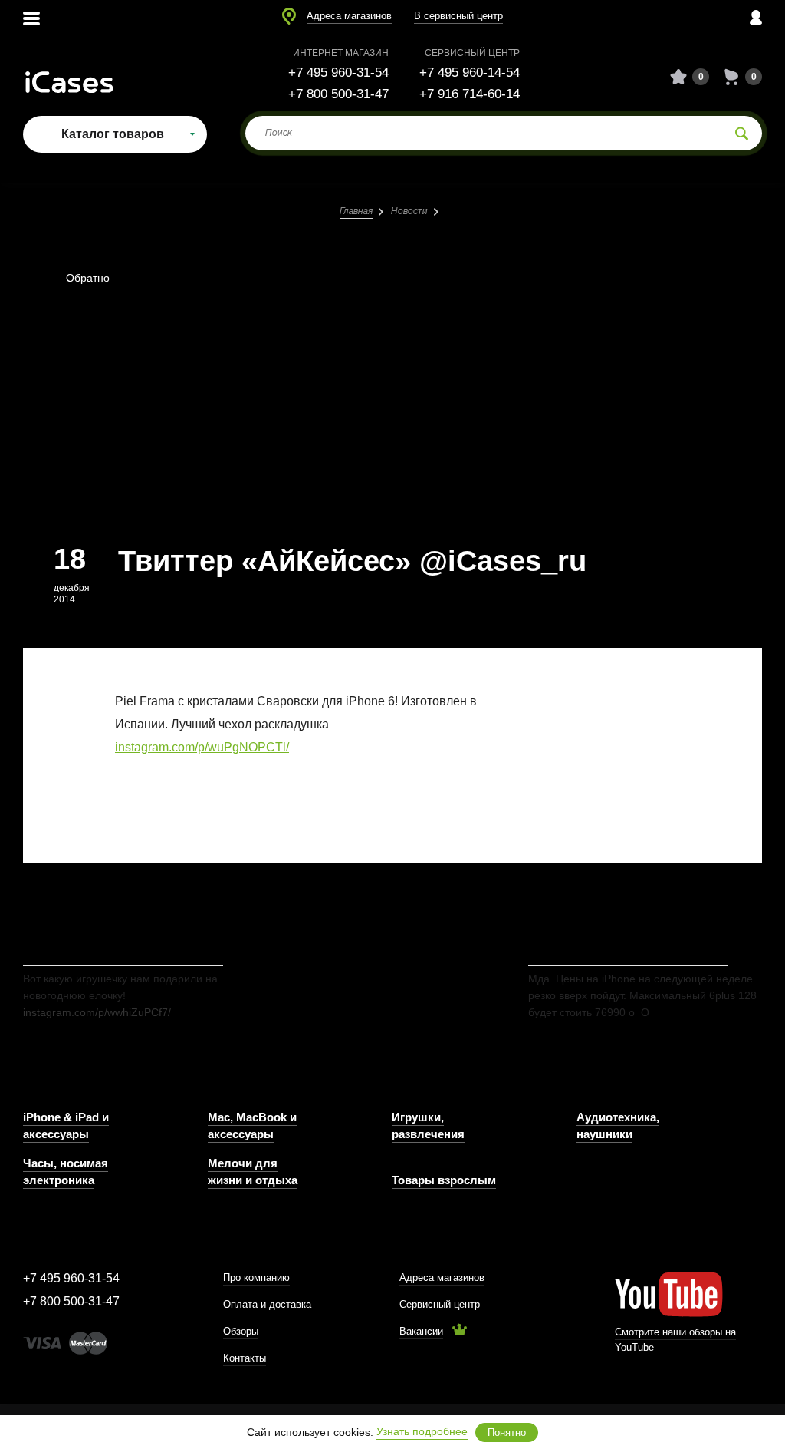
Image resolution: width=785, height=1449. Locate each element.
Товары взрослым (444, 1180)
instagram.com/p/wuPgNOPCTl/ (202, 747)
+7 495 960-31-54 (338, 72)
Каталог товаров (112, 133)
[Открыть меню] (31, 17)
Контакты (244, 1358)
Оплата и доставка (267, 1304)
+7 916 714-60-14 (469, 94)
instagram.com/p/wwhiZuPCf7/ (97, 1012)
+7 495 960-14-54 (469, 72)
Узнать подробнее (422, 1431)
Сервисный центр (439, 1304)
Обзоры (240, 1331)
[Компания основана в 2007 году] (80, 77)
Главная (356, 211)
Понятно (507, 1432)
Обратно (88, 278)
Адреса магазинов (349, 15)
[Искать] (741, 133)
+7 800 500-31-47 (338, 94)
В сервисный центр (458, 15)
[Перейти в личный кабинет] (756, 17)
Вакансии (421, 1331)
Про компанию (256, 1277)
